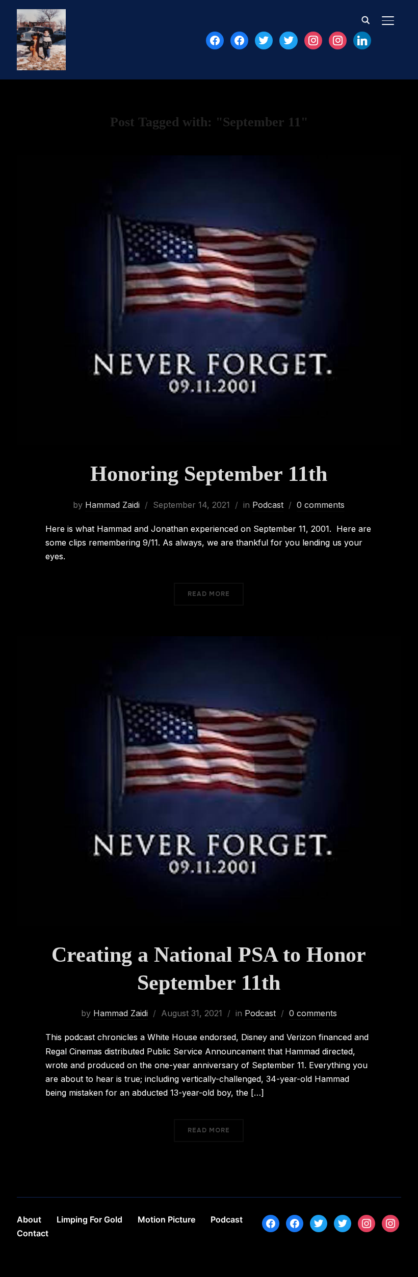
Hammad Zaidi (112, 505)
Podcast (267, 505)
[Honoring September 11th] (209, 162)
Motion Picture (166, 1219)
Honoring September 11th (208, 473)
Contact (32, 1233)
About (29, 1219)
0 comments (321, 505)
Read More (209, 594)
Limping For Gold (89, 1219)
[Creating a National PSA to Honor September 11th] (209, 643)
